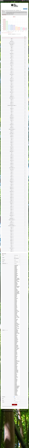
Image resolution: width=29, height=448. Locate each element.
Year (2, 398)
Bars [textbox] (14, 400)
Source (3, 261)
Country (3, 257)
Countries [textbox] (15, 263)
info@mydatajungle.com (20, 410)
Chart (3, 400)
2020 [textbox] (14, 398)
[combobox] (17, 255)
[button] (24, 0)
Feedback (14, 411)
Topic (3, 255)
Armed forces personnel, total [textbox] (16, 255)
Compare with (4, 263)
